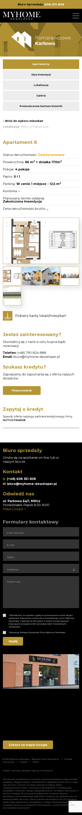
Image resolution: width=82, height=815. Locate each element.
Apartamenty (40, 64)
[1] (4, 615)
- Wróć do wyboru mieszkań (23, 121)
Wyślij (13, 641)
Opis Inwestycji (41, 74)
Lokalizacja (41, 85)
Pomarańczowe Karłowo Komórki (41, 106)
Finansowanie (22, 390)
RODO (36, 762)
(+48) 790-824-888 (31, 353)
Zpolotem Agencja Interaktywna (37, 770)
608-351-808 (54, 4)
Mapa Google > (14, 509)
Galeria (41, 95)
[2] (4, 632)
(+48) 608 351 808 (21, 479)
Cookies (23, 762)
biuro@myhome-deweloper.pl (36, 357)
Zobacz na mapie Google (28, 745)
